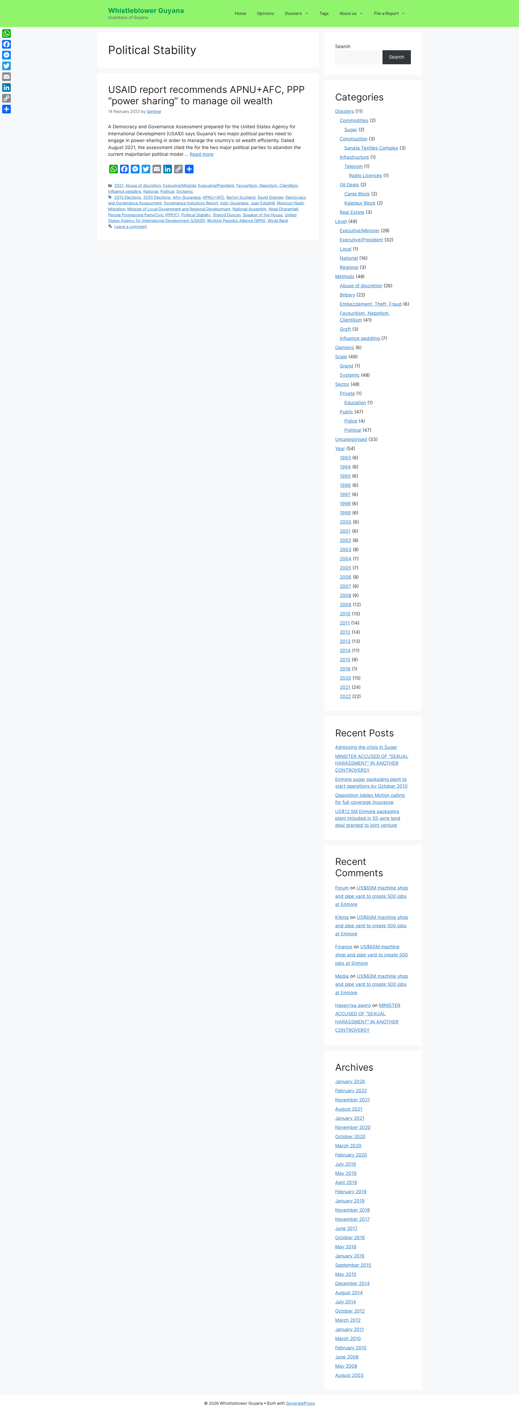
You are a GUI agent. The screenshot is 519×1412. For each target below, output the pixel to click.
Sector (342, 384)
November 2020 (353, 1127)
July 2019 (345, 1164)
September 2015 (353, 1265)
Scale (341, 356)
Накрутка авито (353, 1005)
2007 (345, 586)
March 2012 (348, 1320)
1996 (345, 485)
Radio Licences (365, 175)
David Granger (270, 197)
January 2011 (349, 1329)
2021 (118, 185)
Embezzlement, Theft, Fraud (371, 304)
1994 (345, 467)
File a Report (386, 13)
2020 (345, 678)
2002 (345, 540)
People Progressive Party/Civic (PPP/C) (143, 215)
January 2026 (350, 1081)
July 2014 (345, 1302)
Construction (353, 138)
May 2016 (346, 1246)
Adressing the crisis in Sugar (366, 747)
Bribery (347, 295)
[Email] (6, 76)
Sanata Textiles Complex (371, 148)
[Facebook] (6, 44)
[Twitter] (6, 65)
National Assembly (249, 209)
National (150, 191)
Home (240, 13)
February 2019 (351, 1191)
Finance (343, 946)
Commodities (354, 120)
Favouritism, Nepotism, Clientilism (267, 185)
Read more (202, 154)
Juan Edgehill (263, 203)
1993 (345, 457)
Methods (344, 276)
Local (345, 249)
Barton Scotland (241, 197)
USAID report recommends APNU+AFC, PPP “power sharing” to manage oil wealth (206, 95)
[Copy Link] (6, 98)
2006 (345, 577)
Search (342, 46)
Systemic (184, 191)
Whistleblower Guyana (146, 10)
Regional (349, 267)
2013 (345, 641)
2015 (345, 659)
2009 (345, 604)
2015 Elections (127, 197)
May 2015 (345, 1274)
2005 (345, 568)
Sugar (350, 129)
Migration (116, 209)
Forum (342, 888)
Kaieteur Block (359, 203)
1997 (345, 494)
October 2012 (350, 1311)
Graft (345, 329)
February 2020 (351, 1155)
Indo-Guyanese (234, 203)
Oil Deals (349, 184)
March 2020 (348, 1145)
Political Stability (196, 215)
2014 (345, 650)
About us (348, 13)
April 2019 (346, 1182)
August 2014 (349, 1292)
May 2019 (346, 1173)
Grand (346, 366)
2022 (345, 696)
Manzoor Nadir (290, 203)
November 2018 (352, 1210)
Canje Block (357, 194)
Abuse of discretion (143, 185)
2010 (345, 613)
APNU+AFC (213, 197)
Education (355, 402)
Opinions (265, 13)
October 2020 (350, 1136)
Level (341, 221)
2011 (345, 623)
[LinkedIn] (6, 87)
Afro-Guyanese (187, 197)
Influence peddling (124, 191)
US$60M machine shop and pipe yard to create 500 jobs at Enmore (371, 896)
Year (340, 448)
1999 (345, 512)
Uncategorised (351, 439)
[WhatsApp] (6, 33)
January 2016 (350, 1256)
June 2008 (346, 1357)
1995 (345, 476)
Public (346, 411)
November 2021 (352, 1100)
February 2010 (351, 1347)
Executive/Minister (179, 185)
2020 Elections (157, 197)
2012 (345, 632)
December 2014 (352, 1283)
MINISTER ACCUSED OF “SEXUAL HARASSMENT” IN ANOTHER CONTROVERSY (371, 763)
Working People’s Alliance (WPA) (236, 220)
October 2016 (350, 1237)
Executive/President (216, 185)
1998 (345, 503)
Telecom (353, 166)
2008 (345, 595)
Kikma (342, 917)
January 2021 (349, 1118)
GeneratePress (300, 1403)
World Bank (278, 220)
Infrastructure (354, 157)
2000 (345, 522)
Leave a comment (130, 226)
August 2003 (349, 1375)
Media (342, 976)
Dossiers (293, 13)
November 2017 (352, 1219)
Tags (324, 13)
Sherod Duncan (227, 215)
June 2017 (346, 1228)
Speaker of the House (262, 215)
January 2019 (350, 1201)
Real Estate (352, 212)
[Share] (6, 109)
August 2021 (348, 1109)
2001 (345, 531)
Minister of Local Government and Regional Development (178, 209)
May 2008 (346, 1366)
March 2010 (348, 1338)
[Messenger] (6, 55)
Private (347, 393)
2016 (345, 669)
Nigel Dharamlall (283, 209)
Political (167, 191)
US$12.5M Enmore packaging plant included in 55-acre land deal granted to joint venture (367, 818)
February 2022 (351, 1090)
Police (350, 421)
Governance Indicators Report (191, 203)
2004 (345, 558)
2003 (345, 549)
